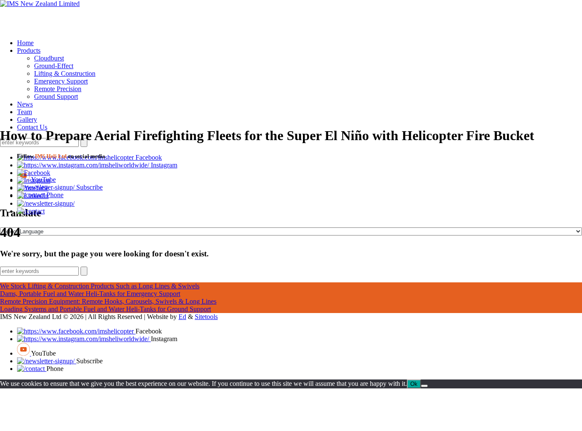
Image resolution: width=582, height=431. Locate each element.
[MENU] (291, 16)
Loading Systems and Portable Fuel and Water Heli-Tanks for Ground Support (105, 309)
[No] (424, 386)
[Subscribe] (46, 203)
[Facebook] (33, 172)
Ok (414, 384)
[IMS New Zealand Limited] (40, 3)
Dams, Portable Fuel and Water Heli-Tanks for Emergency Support (90, 293)
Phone (54, 194)
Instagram (164, 165)
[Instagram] (84, 165)
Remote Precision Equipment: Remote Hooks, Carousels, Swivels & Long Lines (108, 301)
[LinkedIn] (33, 195)
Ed (182, 316)
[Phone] (31, 211)
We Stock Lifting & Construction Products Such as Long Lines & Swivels (99, 286)
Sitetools (206, 316)
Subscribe (89, 187)
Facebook (148, 157)
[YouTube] (33, 188)
